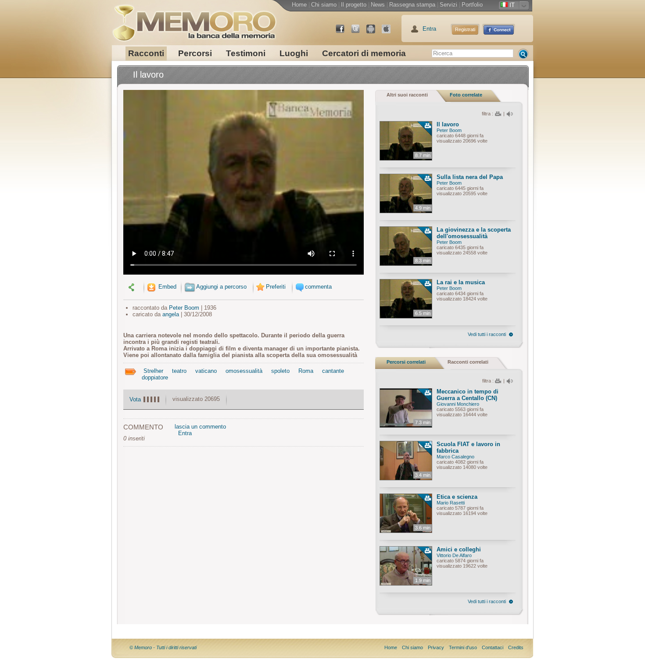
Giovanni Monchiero (458, 404)
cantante (333, 371)
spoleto (280, 371)
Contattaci (492, 647)
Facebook (343, 32)
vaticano (206, 371)
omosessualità (244, 371)
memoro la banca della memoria (194, 19)
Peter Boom (184, 307)
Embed (166, 286)
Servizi (448, 4)
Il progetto (353, 4)
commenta (318, 286)
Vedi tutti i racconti (487, 334)
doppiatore (155, 377)
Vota (135, 399)
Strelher (153, 371)
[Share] (132, 286)
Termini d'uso (463, 647)
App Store (390, 32)
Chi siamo (324, 4)
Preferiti (276, 286)
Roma (305, 371)
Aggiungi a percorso (221, 286)
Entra (429, 28)
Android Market (374, 32)
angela (170, 314)
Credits (515, 647)
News (378, 4)
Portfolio (472, 4)
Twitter (359, 32)
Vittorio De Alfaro (454, 555)
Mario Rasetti (451, 502)
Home (299, 4)
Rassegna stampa (412, 4)
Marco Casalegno (455, 456)
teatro (179, 371)
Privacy (436, 647)
